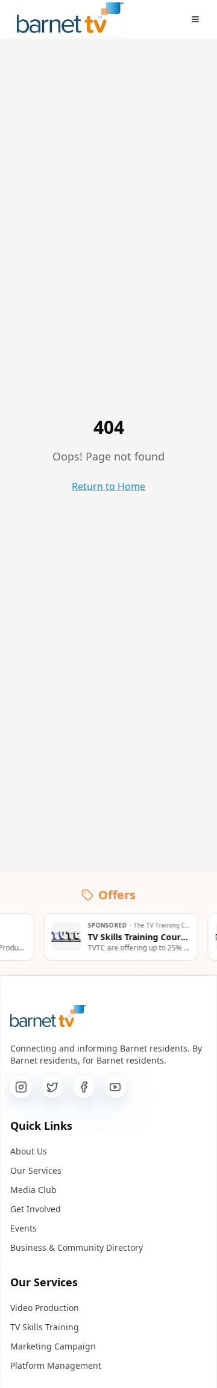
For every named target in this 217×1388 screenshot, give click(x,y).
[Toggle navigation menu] (195, 19)
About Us (28, 1151)
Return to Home (108, 486)
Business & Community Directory (76, 1247)
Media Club (33, 1189)
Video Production (44, 1307)
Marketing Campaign (53, 1346)
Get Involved (35, 1209)
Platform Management (55, 1365)
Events (23, 1228)
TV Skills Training (44, 1327)
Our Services (35, 1170)
